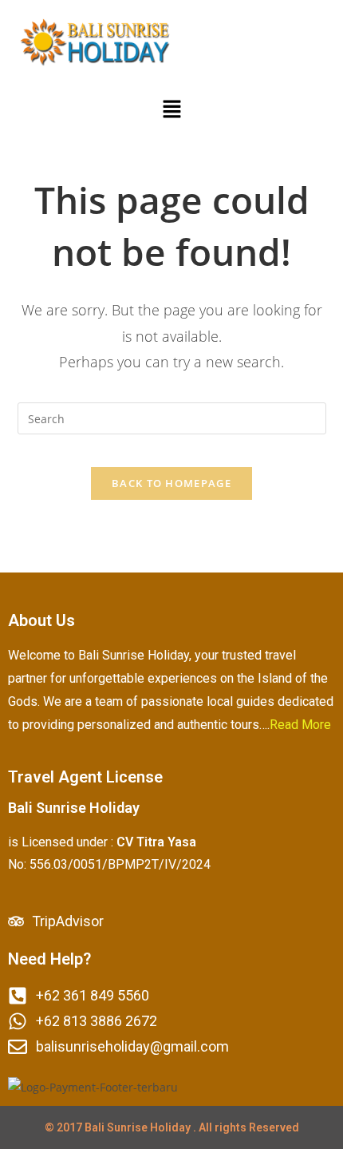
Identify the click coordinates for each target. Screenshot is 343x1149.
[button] (171, 109)
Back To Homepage (171, 483)
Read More (300, 724)
